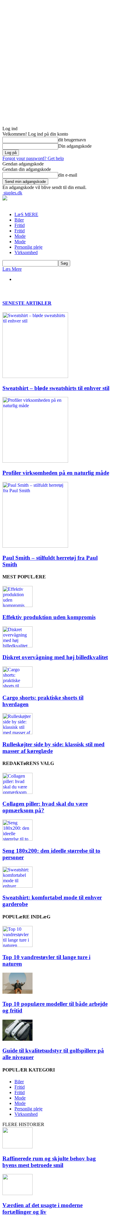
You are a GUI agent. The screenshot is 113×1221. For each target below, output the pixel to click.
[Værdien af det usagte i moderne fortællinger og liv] (17, 1193)
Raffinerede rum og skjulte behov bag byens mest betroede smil (49, 1161)
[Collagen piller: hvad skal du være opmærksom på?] (17, 792)
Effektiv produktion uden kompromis (49, 617)
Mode (20, 236)
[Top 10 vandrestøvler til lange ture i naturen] (17, 945)
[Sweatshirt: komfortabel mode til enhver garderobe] (17, 886)
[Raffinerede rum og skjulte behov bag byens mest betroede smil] (17, 1146)
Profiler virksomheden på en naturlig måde (55, 473)
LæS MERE (26, 214)
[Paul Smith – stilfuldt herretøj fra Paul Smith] (35, 546)
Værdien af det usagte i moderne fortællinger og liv (42, 1208)
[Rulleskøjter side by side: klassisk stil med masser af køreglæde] (17, 732)
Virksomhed (26, 252)
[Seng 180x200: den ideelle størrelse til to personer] (17, 839)
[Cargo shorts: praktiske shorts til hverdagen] (17, 685)
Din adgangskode (75, 146)
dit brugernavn (72, 139)
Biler (19, 219)
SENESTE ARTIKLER (27, 303)
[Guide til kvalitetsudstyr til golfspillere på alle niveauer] (17, 1039)
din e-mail (67, 175)
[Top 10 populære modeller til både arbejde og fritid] (17, 992)
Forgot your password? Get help (33, 158)
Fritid (19, 225)
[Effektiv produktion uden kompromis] (17, 605)
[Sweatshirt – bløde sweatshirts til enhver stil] (35, 376)
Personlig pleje (28, 247)
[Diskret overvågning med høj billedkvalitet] (17, 645)
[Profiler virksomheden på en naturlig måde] (35, 461)
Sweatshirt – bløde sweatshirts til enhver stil (55, 388)
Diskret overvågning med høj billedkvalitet (55, 657)
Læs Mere (12, 269)
